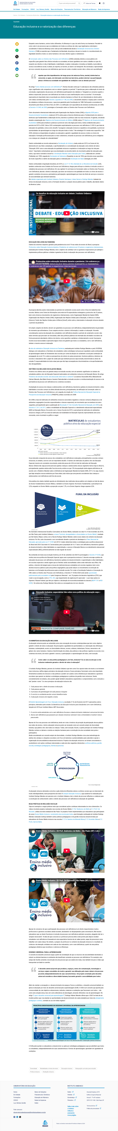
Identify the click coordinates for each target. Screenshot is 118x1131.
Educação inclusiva (66, 1068)
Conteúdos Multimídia (32, 15)
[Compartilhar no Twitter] (17, 58)
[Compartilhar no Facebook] (17, 64)
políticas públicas (91, 743)
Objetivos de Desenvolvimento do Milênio (59, 120)
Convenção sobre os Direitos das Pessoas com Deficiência (49, 59)
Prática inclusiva (35, 1072)
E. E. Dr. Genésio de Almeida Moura (73, 819)
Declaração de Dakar (77, 159)
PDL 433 (52, 578)
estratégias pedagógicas (42, 746)
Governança (70, 1097)
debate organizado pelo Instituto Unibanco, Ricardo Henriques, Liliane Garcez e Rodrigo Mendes (62, 179)
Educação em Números (42, 1097)
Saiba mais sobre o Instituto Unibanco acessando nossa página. (73, 1110)
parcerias (61, 746)
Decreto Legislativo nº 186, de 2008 (61, 100)
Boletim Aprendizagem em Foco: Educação (44, 702)
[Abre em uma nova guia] (14, 1117)
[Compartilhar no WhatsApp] (17, 51)
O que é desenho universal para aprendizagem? (48, 995)
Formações (16, 1097)
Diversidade (33, 1068)
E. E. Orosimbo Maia (91, 819)
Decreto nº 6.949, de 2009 (38, 107)
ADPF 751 (95, 580)
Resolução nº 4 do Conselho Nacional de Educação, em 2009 (79, 405)
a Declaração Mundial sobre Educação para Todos (69, 153)
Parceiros (70, 1100)
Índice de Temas (90, 3)
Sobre (36, 1103)
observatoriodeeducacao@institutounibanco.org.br (29, 1112)
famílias (53, 746)
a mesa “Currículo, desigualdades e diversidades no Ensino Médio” (75, 534)
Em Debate (21, 15)
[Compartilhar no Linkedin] (17, 70)
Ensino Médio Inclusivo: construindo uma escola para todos (54, 814)
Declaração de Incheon (65, 143)
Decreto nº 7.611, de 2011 (37, 407)
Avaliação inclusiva (48, 1072)
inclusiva (61, 702)
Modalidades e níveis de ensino (49, 1068)
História (69, 1095)
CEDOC (15, 1100)
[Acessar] (104, 3)
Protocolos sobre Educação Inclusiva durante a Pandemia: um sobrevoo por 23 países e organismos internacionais (66, 247)
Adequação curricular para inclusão (85, 1068)
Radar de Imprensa (40, 1100)
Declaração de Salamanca (58, 156)
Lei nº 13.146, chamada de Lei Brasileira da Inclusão (81, 164)
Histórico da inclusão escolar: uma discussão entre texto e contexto (51, 377)
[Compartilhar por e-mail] (17, 76)
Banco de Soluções (40, 1092)
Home (15, 15)
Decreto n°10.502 (95, 555)
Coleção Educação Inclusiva (72, 794)
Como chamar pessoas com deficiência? (49, 87)
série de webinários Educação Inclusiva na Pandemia (47, 348)
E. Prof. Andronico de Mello (81, 809)
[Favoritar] (17, 45)
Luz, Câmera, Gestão (19, 1103)
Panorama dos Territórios (42, 1095)
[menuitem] (16, 9)
